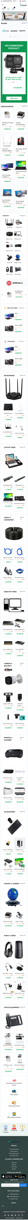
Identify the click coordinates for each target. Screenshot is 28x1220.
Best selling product (14, 1153)
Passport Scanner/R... (8, 921)
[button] (2, 16)
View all (24, 23)
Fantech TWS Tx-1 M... (20, 993)
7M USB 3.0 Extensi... (20, 577)
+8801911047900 (7, 1)
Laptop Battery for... (19, 485)
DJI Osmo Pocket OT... (8, 723)
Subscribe (23, 1185)
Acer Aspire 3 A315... (8, 501)
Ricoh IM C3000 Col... (8, 1045)
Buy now (14, 98)
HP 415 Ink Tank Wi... (8, 778)
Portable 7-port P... (20, 849)
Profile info (14, 1162)
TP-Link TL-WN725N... (8, 849)
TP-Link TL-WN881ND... (19, 869)
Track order (14, 1166)
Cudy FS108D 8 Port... (8, 649)
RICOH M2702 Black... (20, 1045)
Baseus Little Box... (8, 577)
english (24, 1)
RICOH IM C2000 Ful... (20, 1065)
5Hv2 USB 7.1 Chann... (8, 973)
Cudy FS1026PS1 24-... (8, 629)
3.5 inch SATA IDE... (8, 869)
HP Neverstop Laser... (20, 797)
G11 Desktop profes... (20, 973)
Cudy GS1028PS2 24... (20, 629)
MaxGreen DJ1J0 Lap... (19, 503)
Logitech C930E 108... (8, 703)
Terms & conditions (10, 1218)
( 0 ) (13, 82)
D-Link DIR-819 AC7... (8, 432)
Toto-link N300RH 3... (20, 413)
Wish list (14, 1164)
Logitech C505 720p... (20, 723)
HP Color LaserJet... (8, 797)
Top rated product (14, 1155)
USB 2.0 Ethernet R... (20, 433)
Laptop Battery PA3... (8, 485)
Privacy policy (19, 1218)
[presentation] (25, 295)
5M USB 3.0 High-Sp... (20, 557)
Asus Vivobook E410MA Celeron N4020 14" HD (18, 313)
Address (14, 1169)
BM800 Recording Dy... (8, 993)
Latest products (14, 1151)
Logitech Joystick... (19, 921)
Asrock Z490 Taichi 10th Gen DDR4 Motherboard (18, 325)
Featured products (14, 1149)
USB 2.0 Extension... (8, 557)
